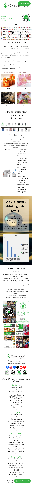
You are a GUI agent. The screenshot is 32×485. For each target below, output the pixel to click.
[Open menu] (16, 24)
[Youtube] (21, 367)
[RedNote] (24, 367)
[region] (16, 230)
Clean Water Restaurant (16, 42)
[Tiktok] (17, 367)
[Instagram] (11, 367)
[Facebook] (7, 367)
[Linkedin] (14, 367)
